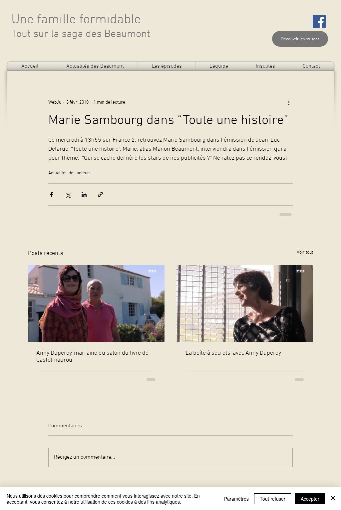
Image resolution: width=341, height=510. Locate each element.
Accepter (310, 498)
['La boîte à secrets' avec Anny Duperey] (244, 303)
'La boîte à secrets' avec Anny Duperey (232, 353)
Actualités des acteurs (70, 173)
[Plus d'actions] (289, 102)
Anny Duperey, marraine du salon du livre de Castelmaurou (92, 357)
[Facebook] (319, 21)
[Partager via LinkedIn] (84, 194)
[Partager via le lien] (100, 194)
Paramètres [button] (236, 498)
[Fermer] (333, 499)
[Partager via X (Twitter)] (68, 194)
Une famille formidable (76, 20)
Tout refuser (272, 498)
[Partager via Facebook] (51, 194)
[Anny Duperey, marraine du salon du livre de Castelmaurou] (96, 303)
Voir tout (305, 252)
